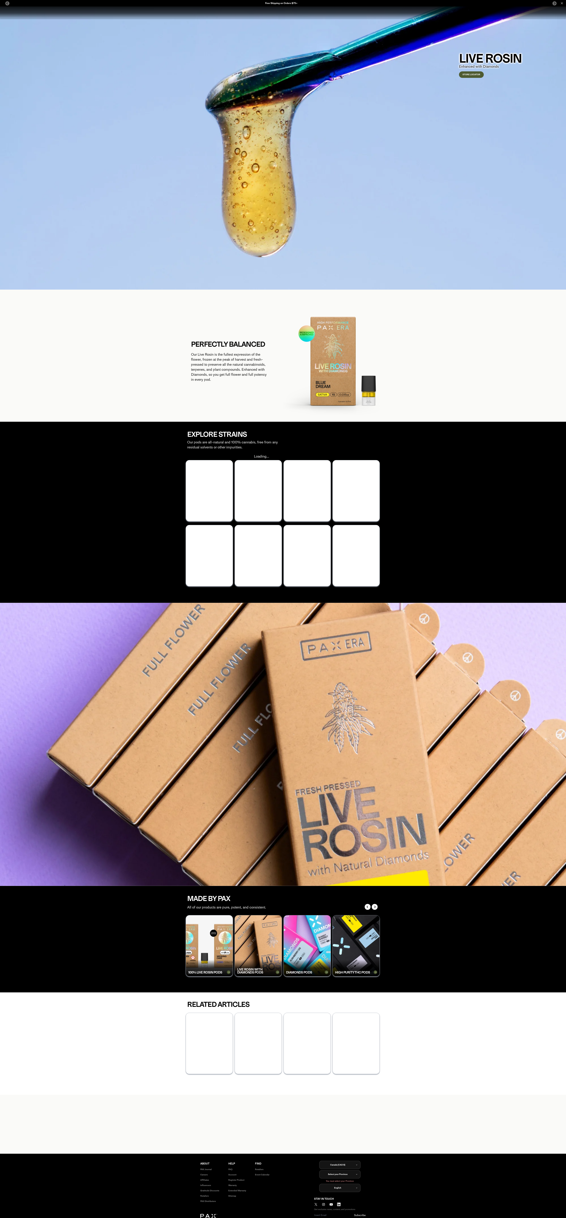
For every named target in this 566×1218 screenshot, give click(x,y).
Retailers (204, 1196)
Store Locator (471, 74)
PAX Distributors (208, 1201)
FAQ (230, 1169)
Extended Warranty (237, 1190)
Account (232, 1174)
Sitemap (232, 1196)
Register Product (236, 1180)
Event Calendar (262, 1174)
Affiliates (204, 1180)
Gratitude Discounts (209, 1190)
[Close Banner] (562, 3)
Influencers (205, 1185)
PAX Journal (206, 1169)
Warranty (232, 1185)
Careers (204, 1174)
